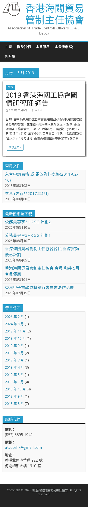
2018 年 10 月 (15, 389)
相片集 (10, 56)
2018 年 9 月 (14, 396)
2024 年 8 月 (14, 324)
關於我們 (24, 46)
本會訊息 (43, 46)
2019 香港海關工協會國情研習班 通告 (42, 99)
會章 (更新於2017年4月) (26, 193)
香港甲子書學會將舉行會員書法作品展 (39, 287)
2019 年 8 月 (14, 353)
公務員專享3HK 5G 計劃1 (28, 235)
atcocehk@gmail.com (23, 447)
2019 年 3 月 (14, 374)
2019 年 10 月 (15, 338)
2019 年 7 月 (14, 360)
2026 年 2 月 (14, 316)
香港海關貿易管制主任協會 (54, 13)
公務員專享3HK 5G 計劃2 (28, 221)
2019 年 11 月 (15, 331)
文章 (10, 87)
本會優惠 (61, 46)
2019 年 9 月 (14, 345)
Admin (39, 110)
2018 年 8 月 (14, 403)
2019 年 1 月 (14, 382)
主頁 (8, 46)
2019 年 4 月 (14, 367)
